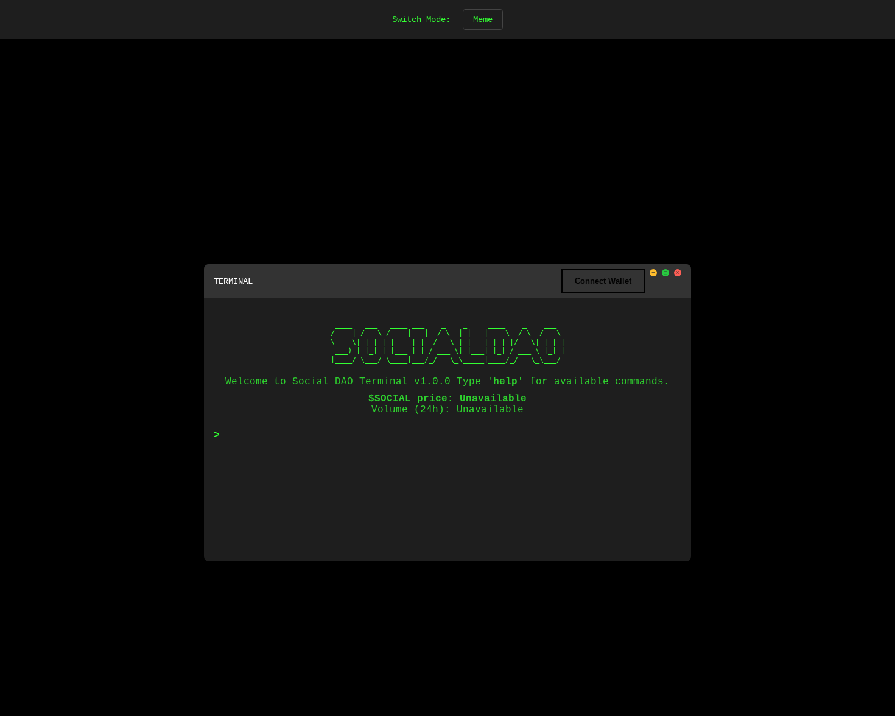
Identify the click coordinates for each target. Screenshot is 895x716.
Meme (483, 19)
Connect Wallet (603, 281)
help (505, 381)
